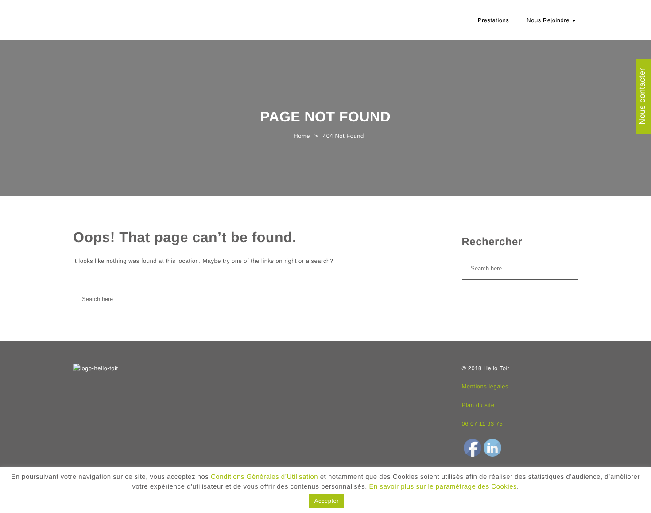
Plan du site (478, 405)
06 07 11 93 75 (482, 423)
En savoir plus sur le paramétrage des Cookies (443, 486)
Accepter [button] (326, 500)
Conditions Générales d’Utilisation (264, 477)
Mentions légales (485, 386)
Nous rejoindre (549, 20)
